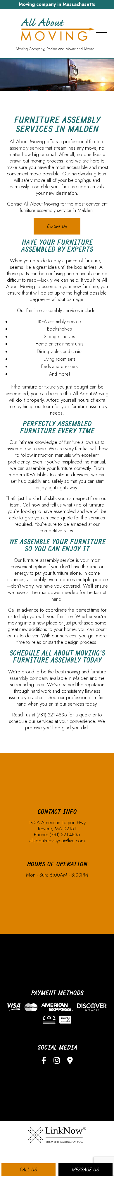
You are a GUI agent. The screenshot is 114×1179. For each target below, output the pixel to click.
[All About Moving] (55, 29)
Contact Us (57, 226)
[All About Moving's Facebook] (44, 1061)
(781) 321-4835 (65, 834)
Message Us (85, 1170)
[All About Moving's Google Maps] (70, 1061)
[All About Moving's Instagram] (56, 1061)
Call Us (28, 1170)
